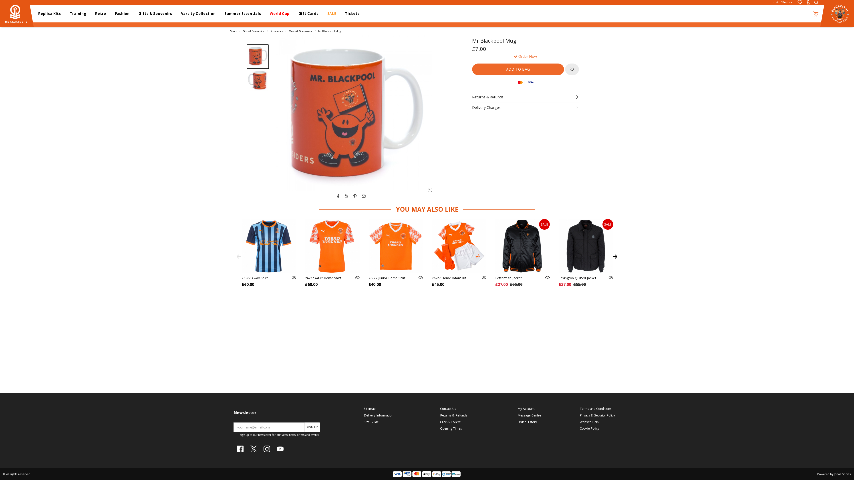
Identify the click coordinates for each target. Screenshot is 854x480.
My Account (526, 408)
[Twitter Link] (253, 449)
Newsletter (245, 412)
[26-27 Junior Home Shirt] (396, 246)
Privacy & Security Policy (597, 415)
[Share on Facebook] (338, 196)
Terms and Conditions (596, 408)
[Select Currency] (808, 2)
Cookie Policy (589, 428)
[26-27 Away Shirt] (269, 246)
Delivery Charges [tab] (486, 107)
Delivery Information (378, 415)
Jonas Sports (842, 474)
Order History (527, 422)
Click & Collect (450, 422)
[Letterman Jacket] (522, 246)
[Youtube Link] (280, 449)
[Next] (615, 256)
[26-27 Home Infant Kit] (459, 246)
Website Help (589, 422)
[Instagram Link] (267, 449)
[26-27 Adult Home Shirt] (332, 246)
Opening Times (451, 428)
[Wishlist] (800, 2)
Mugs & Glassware (300, 31)
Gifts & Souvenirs (253, 31)
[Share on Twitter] (346, 196)
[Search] (816, 2)
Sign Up (312, 427)
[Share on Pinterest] (355, 196)
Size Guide (371, 422)
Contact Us (448, 408)
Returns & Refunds (453, 415)
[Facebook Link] (240, 449)
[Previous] (238, 256)
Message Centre (529, 415)
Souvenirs (276, 31)
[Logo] (17, 13)
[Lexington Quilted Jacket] (586, 246)
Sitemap (370, 408)
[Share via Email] (363, 196)
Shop (233, 31)
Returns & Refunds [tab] (488, 97)
